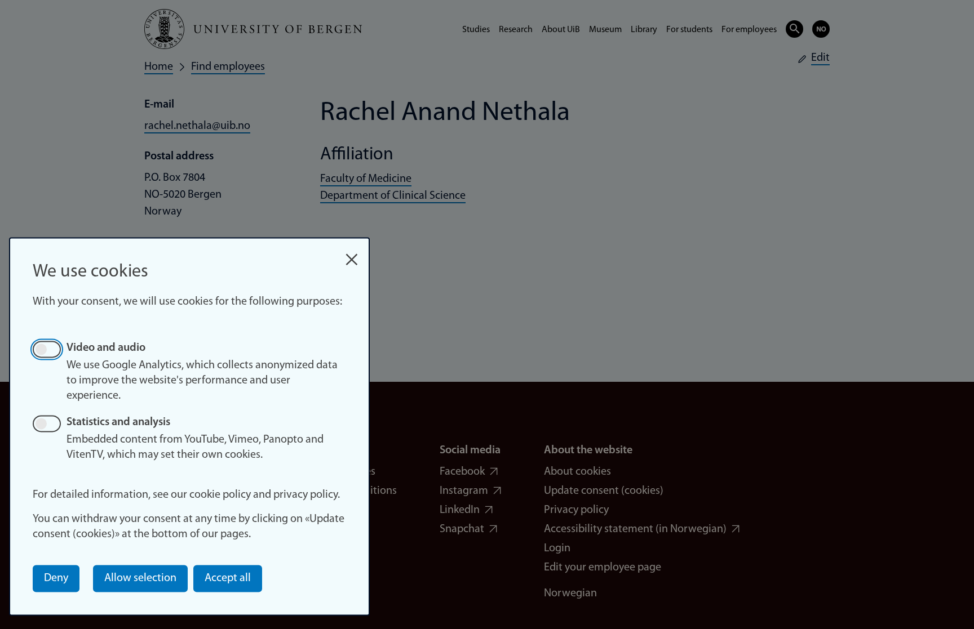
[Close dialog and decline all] (351, 254)
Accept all (228, 578)
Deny (56, 578)
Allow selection (140, 578)
